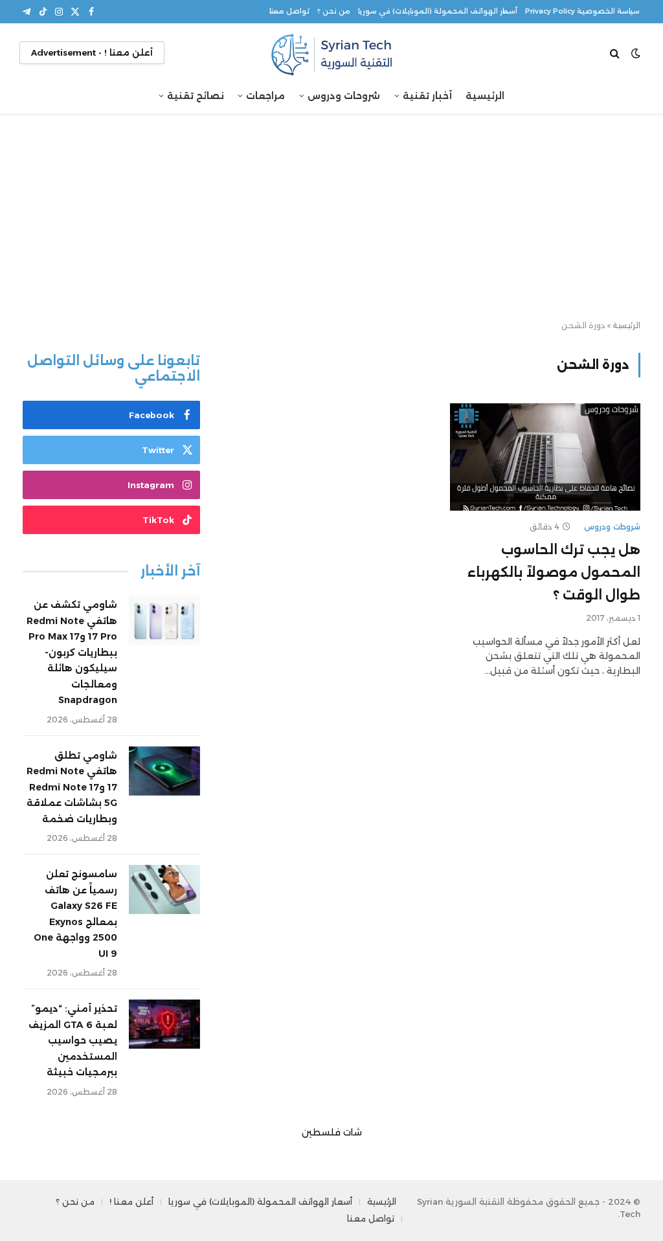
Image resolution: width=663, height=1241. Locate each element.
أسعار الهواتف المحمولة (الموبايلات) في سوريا (437, 11)
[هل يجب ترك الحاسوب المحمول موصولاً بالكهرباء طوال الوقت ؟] (545, 456)
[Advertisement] (331, 217)
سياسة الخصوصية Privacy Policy (582, 11)
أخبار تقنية (427, 96)
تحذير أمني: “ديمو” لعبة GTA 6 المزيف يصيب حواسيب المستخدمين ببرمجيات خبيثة (72, 1040)
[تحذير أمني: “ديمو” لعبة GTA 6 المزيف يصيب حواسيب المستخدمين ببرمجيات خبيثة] (164, 1024)
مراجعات (265, 96)
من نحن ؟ (333, 11)
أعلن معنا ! (131, 1201)
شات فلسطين (332, 1132)
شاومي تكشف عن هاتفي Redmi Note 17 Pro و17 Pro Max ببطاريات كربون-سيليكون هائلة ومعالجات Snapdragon (72, 652)
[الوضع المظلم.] (636, 53)
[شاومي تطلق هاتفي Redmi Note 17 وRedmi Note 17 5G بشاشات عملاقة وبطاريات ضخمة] (164, 771)
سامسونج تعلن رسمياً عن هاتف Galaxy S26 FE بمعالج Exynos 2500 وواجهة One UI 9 (75, 913)
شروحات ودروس (344, 96)
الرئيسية (485, 96)
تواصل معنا (289, 11)
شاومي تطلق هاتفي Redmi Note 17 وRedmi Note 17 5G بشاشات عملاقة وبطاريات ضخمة (72, 787)
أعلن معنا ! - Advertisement (92, 52)
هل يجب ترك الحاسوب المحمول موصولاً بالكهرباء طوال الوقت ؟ (553, 572)
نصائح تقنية (195, 96)
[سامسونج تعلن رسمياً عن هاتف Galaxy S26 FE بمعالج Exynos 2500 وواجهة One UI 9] (164, 889)
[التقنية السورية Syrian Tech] (331, 52)
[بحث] (616, 52)
